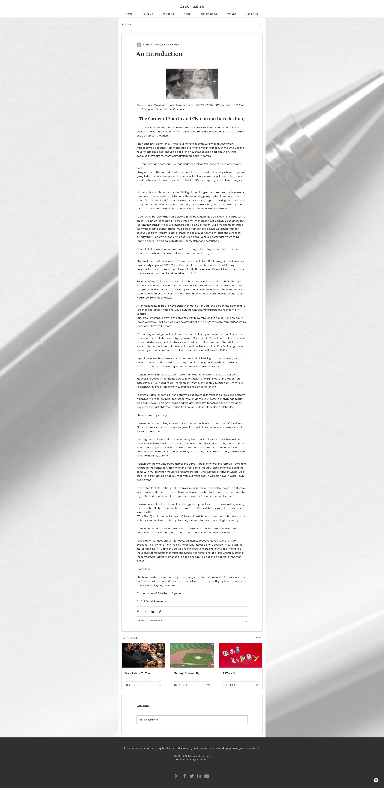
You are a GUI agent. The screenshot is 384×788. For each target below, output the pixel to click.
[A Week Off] (240, 655)
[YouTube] (207, 776)
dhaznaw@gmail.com (199, 756)
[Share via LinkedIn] (152, 611)
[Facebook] (185, 776)
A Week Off (230, 673)
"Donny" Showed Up (187, 673)
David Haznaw (192, 6)
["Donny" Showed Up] (192, 655)
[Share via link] (160, 611)
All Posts (126, 24)
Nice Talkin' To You (137, 673)
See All (259, 637)
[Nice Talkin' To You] (143, 655)
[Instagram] (177, 776)
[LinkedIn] (199, 776)
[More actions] (246, 45)
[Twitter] (192, 776)
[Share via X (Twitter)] (145, 611)
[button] (258, 24)
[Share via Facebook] (137, 611)
